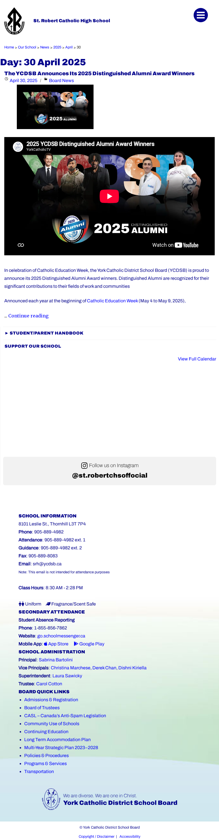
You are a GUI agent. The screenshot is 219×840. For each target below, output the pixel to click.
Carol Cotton (49, 683)
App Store (57, 643)
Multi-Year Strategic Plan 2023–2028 (61, 747)
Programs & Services (45, 763)
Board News (61, 80)
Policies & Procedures (46, 755)
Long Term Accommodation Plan (57, 739)
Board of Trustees (42, 707)
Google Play (91, 643)
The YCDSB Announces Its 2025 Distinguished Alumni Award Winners (99, 73)
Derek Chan (104, 667)
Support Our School (33, 346)
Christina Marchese (70, 667)
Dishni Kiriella (132, 667)
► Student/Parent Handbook (44, 333)
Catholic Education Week (112, 300)
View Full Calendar (197, 358)
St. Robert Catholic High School (71, 20)
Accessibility (129, 837)
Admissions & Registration (51, 699)
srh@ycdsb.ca (47, 563)
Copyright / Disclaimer (96, 837)
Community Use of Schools (51, 723)
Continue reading (28, 316)
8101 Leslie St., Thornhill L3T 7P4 (52, 523)
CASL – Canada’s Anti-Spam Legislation (65, 715)
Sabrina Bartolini (56, 659)
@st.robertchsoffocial (109, 475)
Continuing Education (46, 731)
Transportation (39, 771)
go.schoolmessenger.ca (61, 635)
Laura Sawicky (67, 675)
